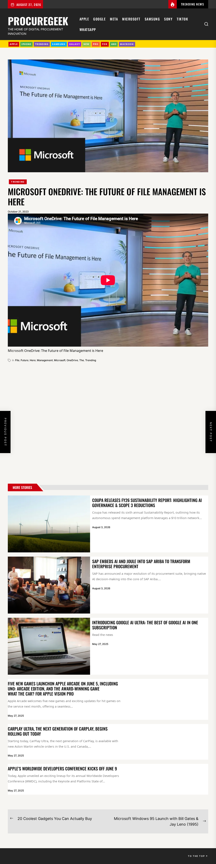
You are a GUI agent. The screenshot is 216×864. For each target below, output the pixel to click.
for (105, 44)
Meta (114, 19)
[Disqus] (108, 421)
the (81, 360)
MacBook (127, 44)
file (17, 360)
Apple (84, 19)
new (86, 44)
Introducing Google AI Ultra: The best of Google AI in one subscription (145, 625)
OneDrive (72, 360)
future (24, 360)
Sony (168, 19)
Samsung (152, 19)
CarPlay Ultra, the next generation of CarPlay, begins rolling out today (58, 731)
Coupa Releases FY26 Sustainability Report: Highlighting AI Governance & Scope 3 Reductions (147, 502)
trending (42, 44)
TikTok (182, 19)
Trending (18, 181)
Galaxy (74, 44)
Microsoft (131, 19)
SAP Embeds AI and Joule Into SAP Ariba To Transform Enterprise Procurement (141, 563)
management (45, 360)
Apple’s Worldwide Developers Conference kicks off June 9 (62, 768)
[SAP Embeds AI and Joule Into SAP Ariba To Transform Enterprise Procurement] (49, 585)
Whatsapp (88, 29)
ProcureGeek (38, 20)
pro (96, 44)
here (33, 360)
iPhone (26, 44)
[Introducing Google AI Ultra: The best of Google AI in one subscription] (49, 646)
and (114, 44)
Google (99, 19)
